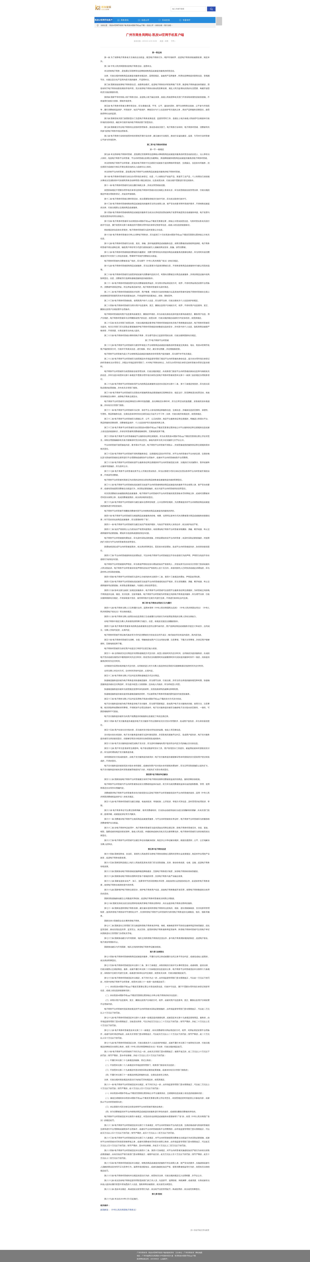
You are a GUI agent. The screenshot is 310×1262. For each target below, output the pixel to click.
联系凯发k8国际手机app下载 (185, 1256)
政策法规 (158, 25)
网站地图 (198, 1253)
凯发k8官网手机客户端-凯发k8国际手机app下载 (127, 25)
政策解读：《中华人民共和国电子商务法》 (118, 1210)
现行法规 (167, 25)
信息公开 (150, 25)
